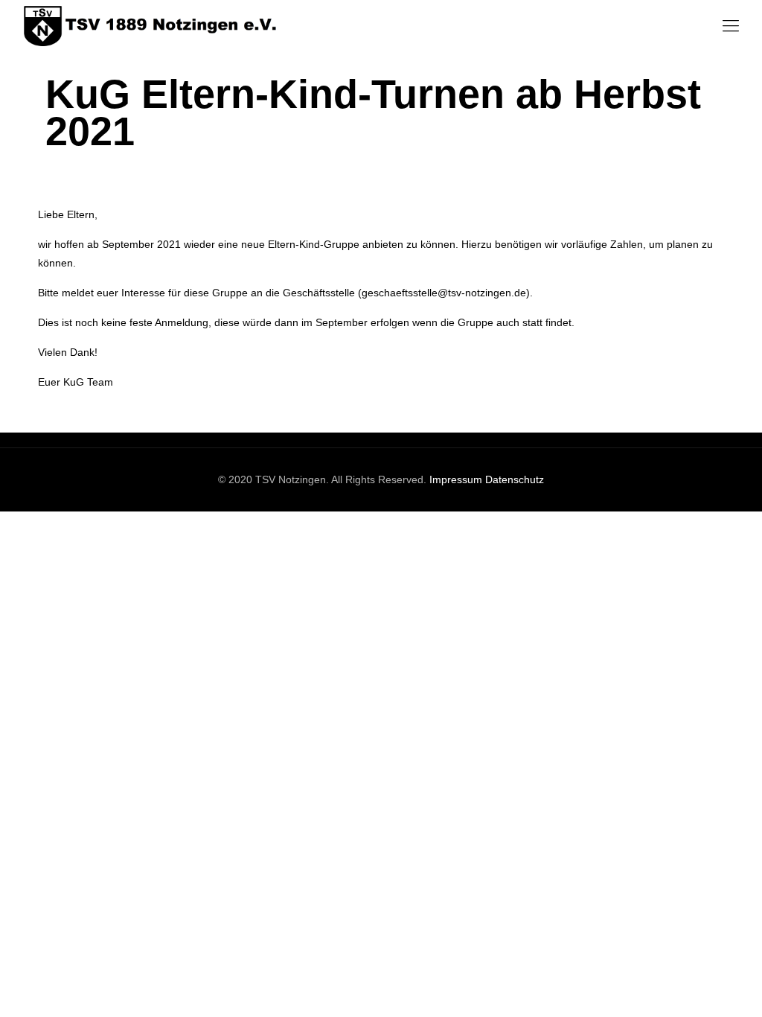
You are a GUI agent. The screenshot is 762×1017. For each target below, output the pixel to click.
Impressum (455, 479)
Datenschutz (514, 479)
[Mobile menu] (730, 26)
